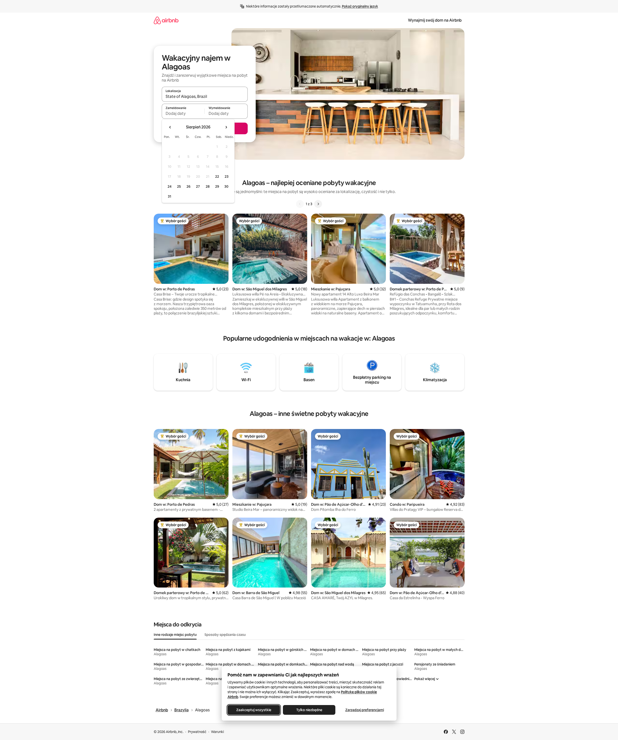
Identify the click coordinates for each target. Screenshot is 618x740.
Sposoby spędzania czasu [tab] (225, 634)
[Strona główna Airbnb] (166, 20)
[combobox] (205, 96)
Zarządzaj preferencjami (364, 710)
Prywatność (197, 732)
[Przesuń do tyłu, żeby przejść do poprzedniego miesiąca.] (170, 127)
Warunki (217, 732)
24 (169, 186)
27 (198, 186)
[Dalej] (318, 204)
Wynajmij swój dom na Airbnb (435, 20)
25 (179, 186)
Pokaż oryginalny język (360, 6)
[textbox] (183, 113)
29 (217, 186)
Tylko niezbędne (309, 710)
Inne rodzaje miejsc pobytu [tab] (175, 634)
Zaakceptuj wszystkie (253, 710)
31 (169, 196)
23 (227, 176)
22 (217, 176)
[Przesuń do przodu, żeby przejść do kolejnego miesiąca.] (226, 127)
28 (208, 186)
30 (226, 186)
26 (188, 186)
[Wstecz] (300, 204)
